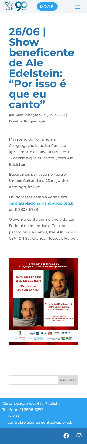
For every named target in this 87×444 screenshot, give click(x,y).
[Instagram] (79, 436)
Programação (35, 121)
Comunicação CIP (30, 115)
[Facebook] (66, 436)
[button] (77, 7)
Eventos (15, 121)
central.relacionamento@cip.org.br (42, 203)
